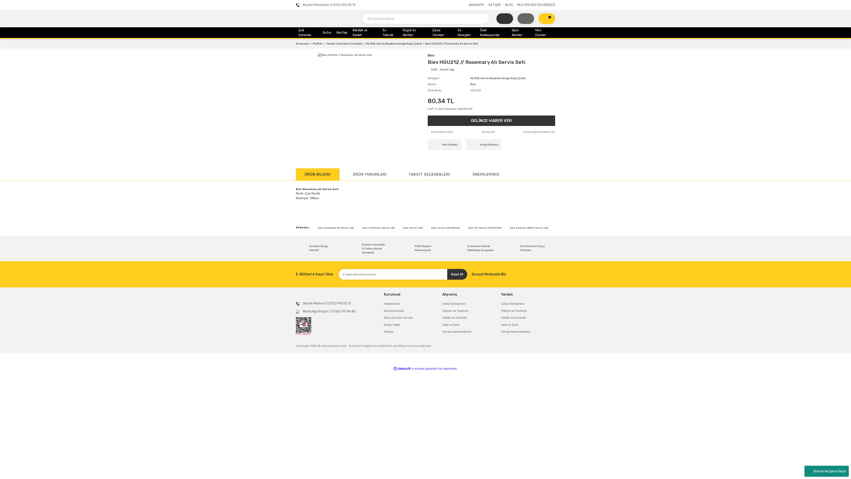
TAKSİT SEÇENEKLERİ (429, 174)
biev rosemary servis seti (378, 227)
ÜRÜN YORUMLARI (369, 174)
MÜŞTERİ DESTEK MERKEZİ (536, 5)
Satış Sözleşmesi (453, 303)
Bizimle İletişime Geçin (830, 471)
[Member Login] (525, 18)
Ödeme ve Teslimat (455, 310)
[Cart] (547, 18)
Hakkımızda (392, 303)
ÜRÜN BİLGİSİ (318, 174)
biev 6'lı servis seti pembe (485, 227)
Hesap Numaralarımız (457, 331)
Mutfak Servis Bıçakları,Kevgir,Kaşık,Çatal (498, 78)
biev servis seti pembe (445, 227)
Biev (431, 55)
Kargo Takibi (392, 324)
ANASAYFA (476, 5)
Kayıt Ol (457, 274)
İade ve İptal (450, 324)
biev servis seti (413, 227)
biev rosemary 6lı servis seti (336, 227)
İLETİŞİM (494, 5)
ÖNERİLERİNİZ (486, 174)
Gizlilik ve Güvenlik (454, 317)
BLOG (509, 5)
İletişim (389, 331)
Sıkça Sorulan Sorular (398, 317)
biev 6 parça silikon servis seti (529, 227)
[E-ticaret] (425, 369)
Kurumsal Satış (394, 310)
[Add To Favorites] (440, 132)
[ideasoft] (402, 369)
